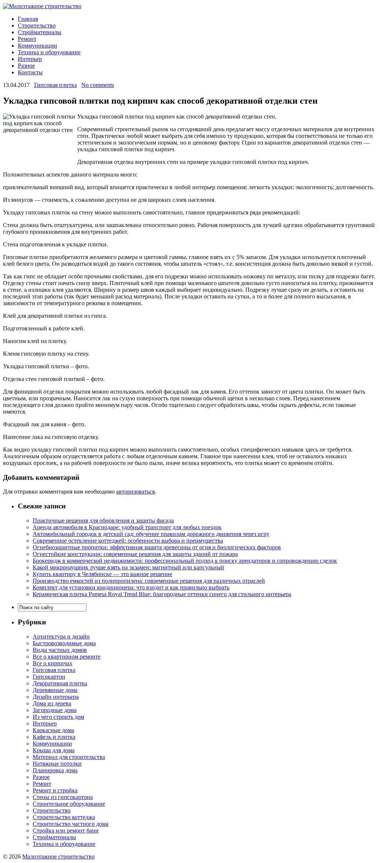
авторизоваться (135, 491)
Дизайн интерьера (56, 697)
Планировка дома (55, 770)
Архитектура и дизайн (61, 636)
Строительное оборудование (69, 804)
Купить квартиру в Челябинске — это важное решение (102, 574)
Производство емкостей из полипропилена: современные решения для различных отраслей (149, 581)
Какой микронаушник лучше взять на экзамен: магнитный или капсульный (128, 567)
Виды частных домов (60, 650)
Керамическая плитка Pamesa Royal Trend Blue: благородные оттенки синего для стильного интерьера (162, 594)
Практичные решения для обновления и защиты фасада (103, 520)
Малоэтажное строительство (58, 856)
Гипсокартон (49, 676)
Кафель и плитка (54, 737)
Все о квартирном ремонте (67, 656)
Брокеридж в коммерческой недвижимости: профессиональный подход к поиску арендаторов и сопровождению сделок (185, 560)
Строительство (37, 25)
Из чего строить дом (58, 717)
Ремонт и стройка (55, 790)
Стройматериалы (39, 32)
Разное (26, 65)
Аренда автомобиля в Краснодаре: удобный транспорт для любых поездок (127, 527)
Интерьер (30, 59)
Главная (28, 19)
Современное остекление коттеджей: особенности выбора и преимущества (128, 540)
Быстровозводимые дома (64, 643)
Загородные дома (54, 710)
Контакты (30, 72)
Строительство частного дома (70, 824)
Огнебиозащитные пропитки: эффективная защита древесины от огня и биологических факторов (157, 547)
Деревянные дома (55, 690)
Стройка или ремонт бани (66, 830)
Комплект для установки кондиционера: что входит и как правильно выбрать (131, 587)
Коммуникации (37, 45)
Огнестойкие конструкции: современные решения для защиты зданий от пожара (135, 554)
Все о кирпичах (52, 663)
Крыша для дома (54, 750)
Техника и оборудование (49, 52)
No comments (97, 85)
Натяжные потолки (57, 763)
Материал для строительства (69, 757)
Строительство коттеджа (64, 817)
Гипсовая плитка (55, 85)
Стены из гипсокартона (63, 797)
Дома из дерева (52, 703)
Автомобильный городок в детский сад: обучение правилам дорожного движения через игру (151, 534)
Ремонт (27, 39)
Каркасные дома (53, 730)
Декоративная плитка (60, 683)
